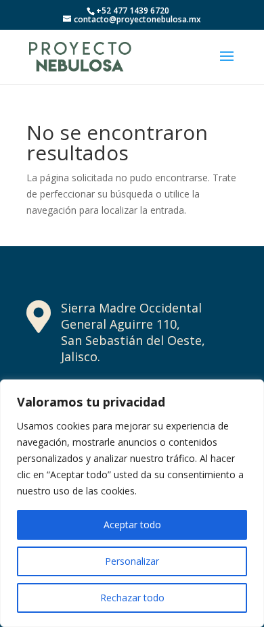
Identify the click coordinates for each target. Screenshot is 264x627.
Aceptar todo (132, 524)
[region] (132, 503)
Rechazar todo (132, 597)
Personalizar (132, 561)
